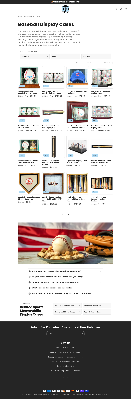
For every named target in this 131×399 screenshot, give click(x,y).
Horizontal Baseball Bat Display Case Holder (101, 162)
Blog (62, 371)
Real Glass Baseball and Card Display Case (28, 162)
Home (20, 16)
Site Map (55, 371)
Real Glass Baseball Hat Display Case (76, 92)
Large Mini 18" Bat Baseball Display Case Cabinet (100, 199)
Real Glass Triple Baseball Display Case (29, 127)
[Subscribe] (82, 333)
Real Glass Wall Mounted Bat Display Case (53, 127)
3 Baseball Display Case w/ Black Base (76, 162)
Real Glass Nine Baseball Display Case (101, 127)
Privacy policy (65, 394)
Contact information (102, 394)
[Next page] (74, 214)
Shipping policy (89, 394)
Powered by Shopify (42, 394)
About (68, 371)
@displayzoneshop (75, 357)
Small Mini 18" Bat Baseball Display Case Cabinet (75, 199)
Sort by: (79, 63)
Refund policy (55, 394)
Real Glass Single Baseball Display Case (27, 92)
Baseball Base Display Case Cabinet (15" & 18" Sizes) (52, 199)
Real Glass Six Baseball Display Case (100, 92)
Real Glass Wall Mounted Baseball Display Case (77, 127)
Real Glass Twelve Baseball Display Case (51, 92)
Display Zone (32, 394)
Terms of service (77, 394)
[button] (4, 9)
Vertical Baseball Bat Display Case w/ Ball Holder (51, 162)
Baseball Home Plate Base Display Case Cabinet (29, 198)
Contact (76, 371)
